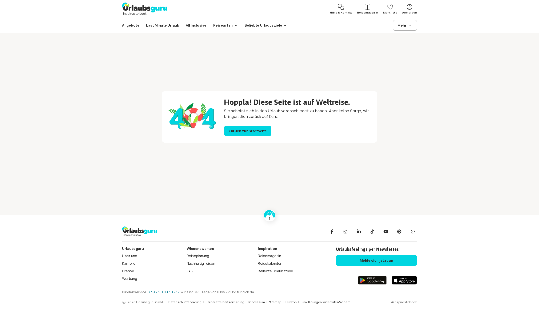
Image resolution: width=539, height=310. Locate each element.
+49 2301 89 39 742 (164, 292)
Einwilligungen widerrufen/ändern (326, 302)
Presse (128, 271)
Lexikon (291, 302)
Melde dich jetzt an (376, 260)
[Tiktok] (372, 231)
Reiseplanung (198, 255)
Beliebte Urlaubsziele (275, 271)
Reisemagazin (269, 255)
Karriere (128, 263)
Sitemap (275, 302)
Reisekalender (270, 263)
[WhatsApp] (412, 231)
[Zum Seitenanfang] (269, 215)
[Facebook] (332, 231)
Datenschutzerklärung (185, 302)
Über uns (129, 255)
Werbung (129, 278)
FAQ (190, 271)
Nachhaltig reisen (201, 263)
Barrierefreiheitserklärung (225, 302)
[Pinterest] (399, 231)
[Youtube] (386, 231)
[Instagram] (345, 231)
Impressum (256, 302)
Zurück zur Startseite (247, 131)
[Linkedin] (359, 231)
